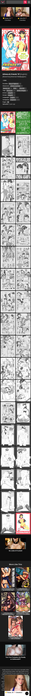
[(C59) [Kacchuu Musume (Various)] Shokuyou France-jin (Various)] (8, 601)
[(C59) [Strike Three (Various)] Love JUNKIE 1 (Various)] (23, 601)
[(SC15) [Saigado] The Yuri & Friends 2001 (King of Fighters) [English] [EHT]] (8, 577)
